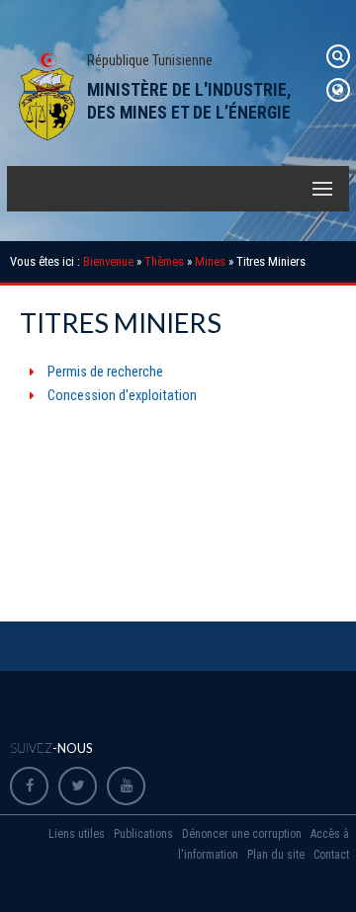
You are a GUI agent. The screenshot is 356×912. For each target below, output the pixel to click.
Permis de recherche (105, 372)
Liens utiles (76, 834)
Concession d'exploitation (122, 395)
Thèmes (164, 261)
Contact (331, 855)
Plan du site (276, 855)
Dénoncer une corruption (242, 834)
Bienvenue (108, 261)
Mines (210, 261)
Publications (143, 834)
